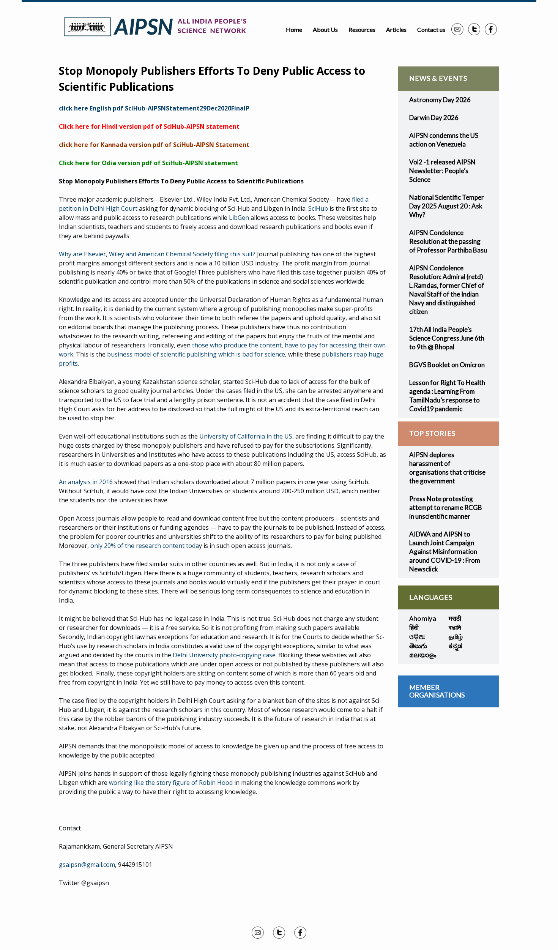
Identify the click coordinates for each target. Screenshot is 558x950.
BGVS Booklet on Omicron (447, 365)
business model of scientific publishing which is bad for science (196, 354)
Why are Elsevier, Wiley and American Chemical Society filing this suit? (157, 254)
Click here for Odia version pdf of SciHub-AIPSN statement (148, 163)
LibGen (239, 217)
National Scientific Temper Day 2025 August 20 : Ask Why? (446, 206)
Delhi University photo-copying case (224, 655)
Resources (361, 29)
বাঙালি (455, 627)
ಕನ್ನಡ (455, 645)
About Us (325, 29)
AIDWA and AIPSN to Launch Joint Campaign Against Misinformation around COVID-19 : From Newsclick (444, 551)
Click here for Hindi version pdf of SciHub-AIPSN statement (149, 126)
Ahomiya (422, 618)
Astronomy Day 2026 (440, 100)
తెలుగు (418, 645)
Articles (396, 29)
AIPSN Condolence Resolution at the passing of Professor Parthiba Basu (448, 241)
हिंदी (414, 627)
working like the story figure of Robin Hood (171, 782)
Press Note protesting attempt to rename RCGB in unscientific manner (445, 507)
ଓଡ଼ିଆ (417, 636)
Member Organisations (437, 691)
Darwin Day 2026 (434, 118)
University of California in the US (245, 436)
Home (294, 29)
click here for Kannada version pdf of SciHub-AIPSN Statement (154, 144)
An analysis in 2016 (86, 482)
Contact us (431, 29)
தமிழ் (456, 636)
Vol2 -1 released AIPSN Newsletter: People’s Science (442, 170)
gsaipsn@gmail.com (87, 864)
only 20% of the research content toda (144, 545)
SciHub (318, 208)
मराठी (455, 618)
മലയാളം (422, 654)
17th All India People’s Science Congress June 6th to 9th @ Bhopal (446, 338)
